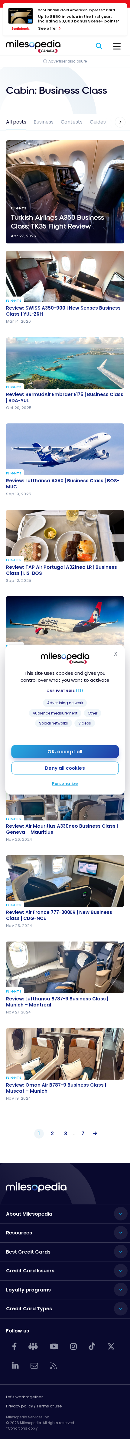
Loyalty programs (28, 1289)
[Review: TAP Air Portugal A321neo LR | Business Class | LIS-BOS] (65, 536)
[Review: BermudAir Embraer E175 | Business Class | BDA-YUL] (65, 363)
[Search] (99, 46)
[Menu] (116, 46)
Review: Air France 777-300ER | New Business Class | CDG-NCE (59, 915)
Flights (14, 300)
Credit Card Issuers (30, 1270)
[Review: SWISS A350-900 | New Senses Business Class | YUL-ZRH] (65, 276)
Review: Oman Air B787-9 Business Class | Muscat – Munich (56, 1088)
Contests (72, 121)
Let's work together (24, 1397)
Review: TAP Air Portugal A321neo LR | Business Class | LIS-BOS (61, 570)
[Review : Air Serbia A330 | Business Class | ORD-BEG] (65, 622)
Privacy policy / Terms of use (34, 1406)
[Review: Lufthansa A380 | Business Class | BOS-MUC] (65, 449)
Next (93, 1134)
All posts (16, 121)
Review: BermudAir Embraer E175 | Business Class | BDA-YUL (64, 398)
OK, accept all (64, 751)
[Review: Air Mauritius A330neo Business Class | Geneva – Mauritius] (65, 794)
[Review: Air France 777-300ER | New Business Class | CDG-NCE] (65, 881)
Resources (19, 1232)
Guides (98, 121)
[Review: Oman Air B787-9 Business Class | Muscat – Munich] (65, 1054)
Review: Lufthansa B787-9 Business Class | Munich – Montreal (57, 1002)
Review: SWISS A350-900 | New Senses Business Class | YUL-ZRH (63, 311)
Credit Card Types (29, 1308)
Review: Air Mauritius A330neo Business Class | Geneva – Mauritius (62, 829)
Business (44, 121)
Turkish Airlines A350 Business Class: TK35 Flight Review (65, 191)
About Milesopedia (29, 1213)
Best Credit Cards (28, 1251)
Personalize (65, 783)
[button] (116, 122)
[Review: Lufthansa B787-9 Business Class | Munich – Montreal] (65, 967)
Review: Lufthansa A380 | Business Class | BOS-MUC (62, 484)
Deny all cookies (65, 768)
